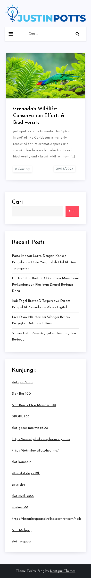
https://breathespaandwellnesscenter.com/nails (46, 519)
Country (24, 169)
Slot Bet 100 (21, 394)
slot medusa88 (23, 496)
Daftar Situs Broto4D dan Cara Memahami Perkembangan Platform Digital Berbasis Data (45, 285)
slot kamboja (22, 462)
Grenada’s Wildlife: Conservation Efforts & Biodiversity (38, 116)
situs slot (18, 485)
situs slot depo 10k (26, 473)
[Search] (77, 34)
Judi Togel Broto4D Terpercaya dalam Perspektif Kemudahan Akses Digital (41, 304)
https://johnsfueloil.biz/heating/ (35, 450)
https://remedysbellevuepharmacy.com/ (41, 439)
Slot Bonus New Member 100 (34, 405)
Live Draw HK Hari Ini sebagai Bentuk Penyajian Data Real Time (41, 320)
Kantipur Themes (62, 571)
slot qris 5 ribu (22, 382)
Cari (17, 202)
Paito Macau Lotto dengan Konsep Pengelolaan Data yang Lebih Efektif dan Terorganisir (44, 262)
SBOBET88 (20, 416)
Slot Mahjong (22, 530)
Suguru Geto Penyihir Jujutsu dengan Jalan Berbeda (44, 336)
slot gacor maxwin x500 (30, 428)
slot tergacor (22, 541)
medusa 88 (20, 507)
